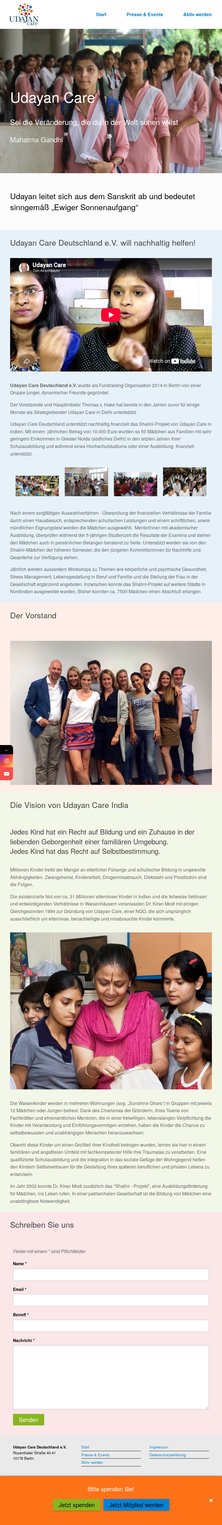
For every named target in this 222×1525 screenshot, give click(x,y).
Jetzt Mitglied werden (136, 1504)
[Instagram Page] (6, 760)
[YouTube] (6, 773)
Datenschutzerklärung (167, 1454)
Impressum (158, 1447)
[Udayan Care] (24, 14)
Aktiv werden (197, 14)
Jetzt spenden (77, 1504)
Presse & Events (145, 14)
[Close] (211, 1500)
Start (101, 14)
